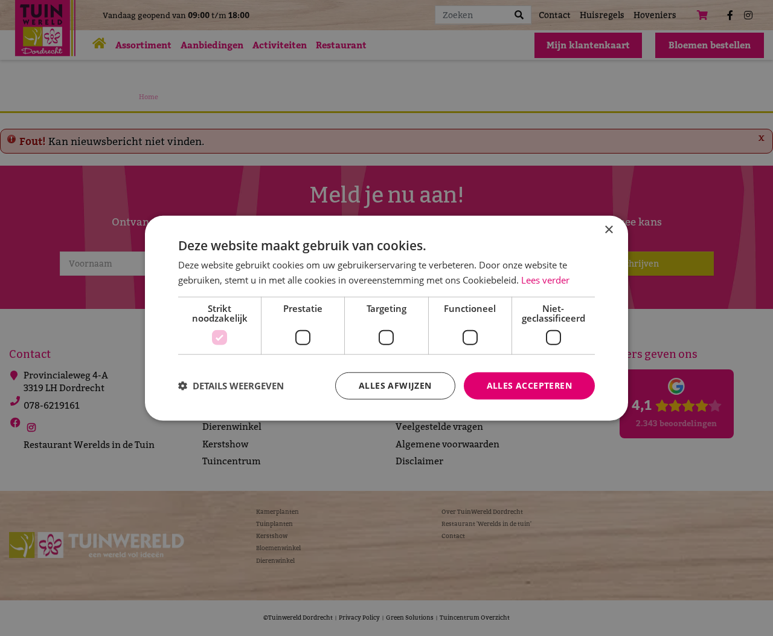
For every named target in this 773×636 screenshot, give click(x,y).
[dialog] (386, 318)
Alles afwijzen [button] (395, 385)
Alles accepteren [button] (529, 385)
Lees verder (545, 280)
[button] (231, 385)
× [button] (608, 230)
